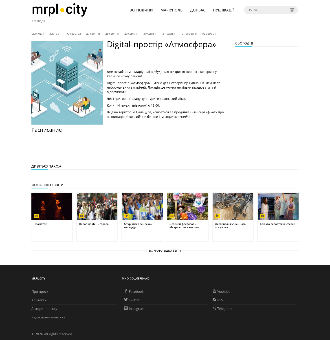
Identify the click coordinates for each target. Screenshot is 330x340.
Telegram (224, 308)
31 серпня (169, 33)
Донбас (197, 10)
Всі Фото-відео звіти (165, 250)
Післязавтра (72, 33)
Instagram (136, 308)
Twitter (134, 300)
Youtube (223, 291)
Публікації (223, 10)
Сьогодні (37, 33)
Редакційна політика (48, 317)
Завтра (54, 33)
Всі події (38, 21)
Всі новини (141, 10)
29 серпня (131, 33)
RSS (220, 300)
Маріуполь (172, 10)
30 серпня (150, 33)
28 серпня (112, 33)
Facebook (136, 291)
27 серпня (93, 33)
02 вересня (209, 33)
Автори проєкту (44, 308)
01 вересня (189, 33)
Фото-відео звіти (47, 185)
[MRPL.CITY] (59, 10)
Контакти (39, 300)
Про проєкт (40, 291)
